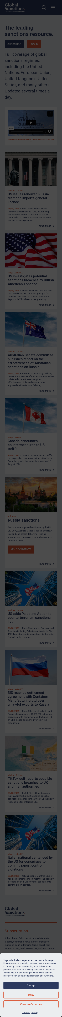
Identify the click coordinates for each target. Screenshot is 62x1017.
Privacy (35, 1012)
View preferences (31, 1004)
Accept (31, 985)
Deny (31, 994)
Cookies (26, 1012)
